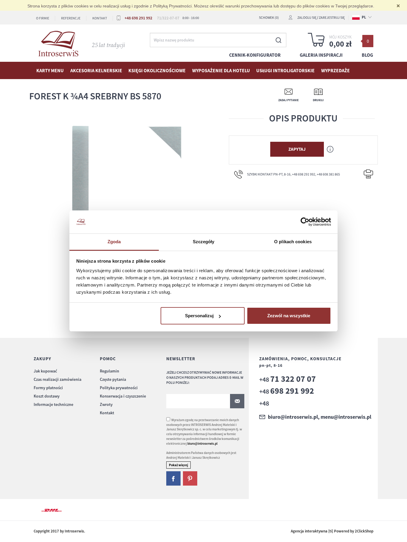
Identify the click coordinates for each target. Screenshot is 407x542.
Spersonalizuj (199, 315)
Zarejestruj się (332, 17)
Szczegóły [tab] (204, 241)
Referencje (70, 18)
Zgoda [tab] (114, 241)
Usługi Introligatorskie (285, 70)
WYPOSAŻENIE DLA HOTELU (221, 70)
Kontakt (99, 18)
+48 (287, 379)
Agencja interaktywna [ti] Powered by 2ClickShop (332, 531)
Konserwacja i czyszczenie (123, 396)
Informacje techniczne (53, 404)
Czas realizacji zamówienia (57, 379)
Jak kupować (45, 371)
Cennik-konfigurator (255, 55)
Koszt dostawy (47, 396)
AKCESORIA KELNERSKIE (96, 70)
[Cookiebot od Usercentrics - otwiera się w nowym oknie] (305, 222)
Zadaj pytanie (288, 100)
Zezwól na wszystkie (288, 315)
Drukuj (318, 100)
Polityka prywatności (119, 387)
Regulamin (109, 371)
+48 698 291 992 (138, 18)
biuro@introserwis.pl (202, 443)
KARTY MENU (50, 70)
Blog (367, 55)
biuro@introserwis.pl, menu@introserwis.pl (319, 417)
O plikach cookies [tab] (293, 241)
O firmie (42, 18)
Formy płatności (48, 387)
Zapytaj (297, 149)
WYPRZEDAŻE (335, 70)
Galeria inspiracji (321, 55)
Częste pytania (113, 379)
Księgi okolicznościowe (157, 70)
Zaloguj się (306, 17)
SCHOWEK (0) (269, 17)
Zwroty (106, 404)
